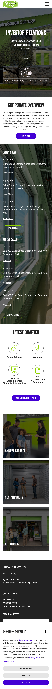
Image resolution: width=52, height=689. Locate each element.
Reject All (26, 675)
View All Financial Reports (26, 398)
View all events (13, 314)
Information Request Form (16, 606)
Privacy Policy (34, 658)
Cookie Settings (26, 668)
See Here (26, 48)
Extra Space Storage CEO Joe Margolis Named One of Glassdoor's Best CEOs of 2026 (23, 209)
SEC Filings (8, 600)
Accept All (26, 682)
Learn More (26, 136)
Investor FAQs (10, 603)
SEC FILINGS (12, 544)
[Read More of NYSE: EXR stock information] (26, 75)
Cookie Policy (8, 661)
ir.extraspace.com (26, 640)
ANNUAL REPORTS (15, 450)
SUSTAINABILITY (14, 497)
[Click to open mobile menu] (47, 4)
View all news (13, 228)
